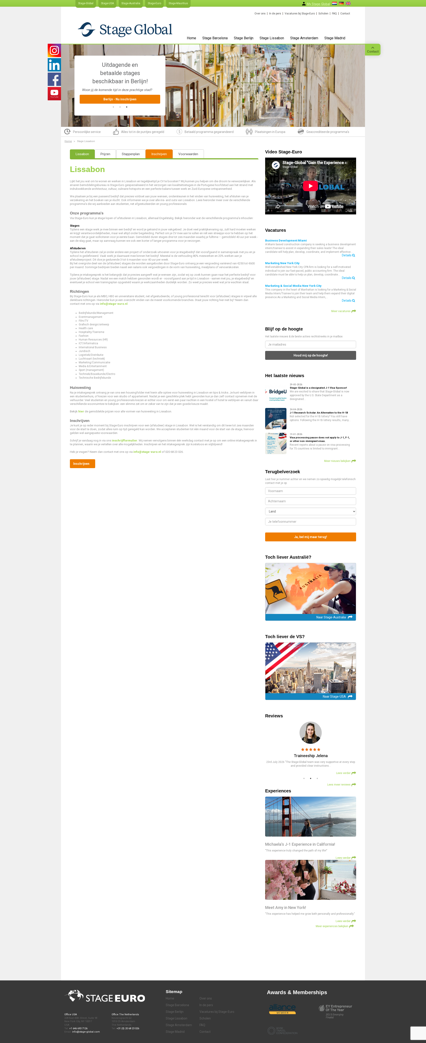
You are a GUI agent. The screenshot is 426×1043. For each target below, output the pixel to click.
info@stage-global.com (86, 1031)
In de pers (275, 13)
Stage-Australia (130, 3)
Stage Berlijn (243, 38)
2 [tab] (120, 107)
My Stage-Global (318, 4)
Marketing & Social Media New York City (293, 285)
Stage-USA (107, 3)
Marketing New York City (282, 263)
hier (81, 411)
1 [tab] (113, 107)
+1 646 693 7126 (78, 1028)
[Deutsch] (341, 3)
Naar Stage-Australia (331, 617)
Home (191, 38)
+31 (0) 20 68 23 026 (127, 1028)
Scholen (323, 13)
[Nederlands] (334, 3)
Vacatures (275, 230)
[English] (348, 3)
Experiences (278, 790)
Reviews (274, 715)
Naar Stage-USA (334, 696)
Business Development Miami (286, 240)
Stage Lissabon (272, 38)
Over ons (260, 13)
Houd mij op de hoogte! (311, 355)
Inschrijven (159, 154)
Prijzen (105, 154)
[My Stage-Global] (304, 3)
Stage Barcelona (215, 38)
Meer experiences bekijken (332, 926)
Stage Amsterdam (304, 38)
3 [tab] (126, 107)
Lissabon (82, 154)
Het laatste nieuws (284, 375)
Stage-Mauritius (178, 3)
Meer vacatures (341, 311)
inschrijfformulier (124, 440)
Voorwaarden (188, 154)
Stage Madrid (334, 38)
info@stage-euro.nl (114, 303)
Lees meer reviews (339, 784)
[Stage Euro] (125, 29)
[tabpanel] (120, 78)
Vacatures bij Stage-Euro (300, 13)
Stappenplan (131, 154)
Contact (345, 13)
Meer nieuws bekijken (337, 461)
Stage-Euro (154, 3)
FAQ (334, 13)
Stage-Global (85, 3)
